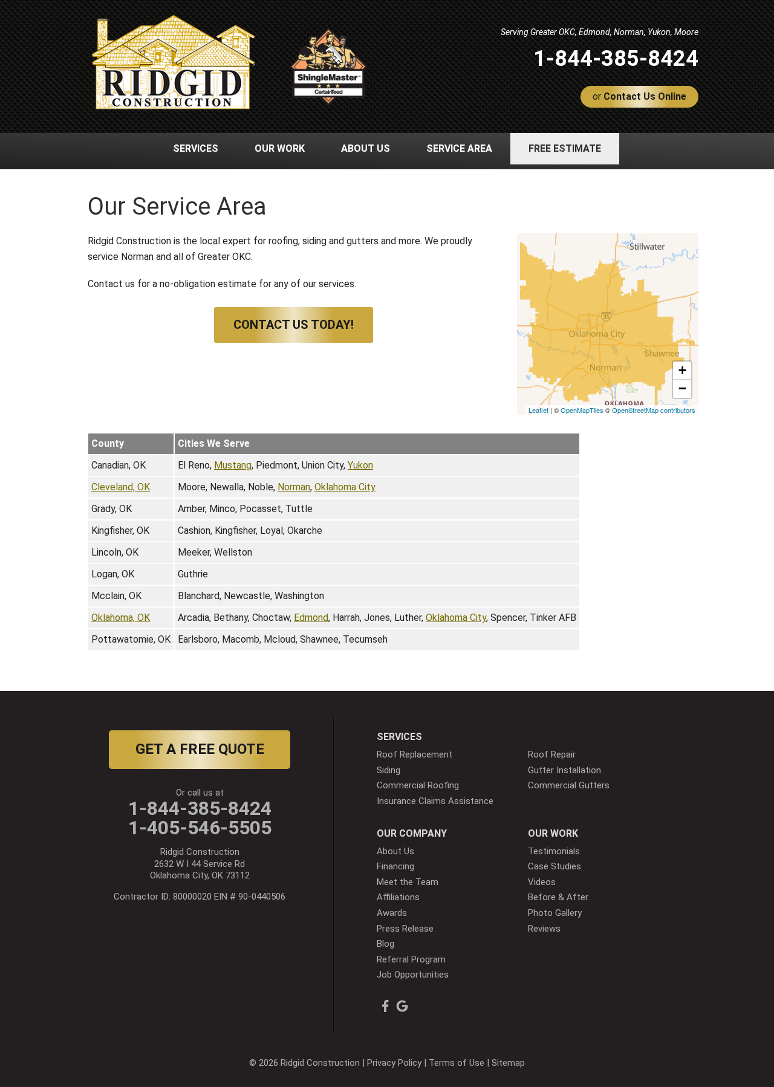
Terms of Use (456, 1062)
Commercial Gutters (569, 785)
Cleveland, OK (120, 487)
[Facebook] (385, 1006)
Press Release (405, 928)
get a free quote (199, 749)
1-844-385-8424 (615, 58)
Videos (542, 882)
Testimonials (554, 851)
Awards (392, 912)
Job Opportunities (413, 974)
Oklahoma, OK (120, 617)
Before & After (558, 897)
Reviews (544, 928)
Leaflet (538, 410)
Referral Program (411, 959)
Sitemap (508, 1062)
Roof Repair (552, 754)
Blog (385, 943)
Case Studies (554, 866)
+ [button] (682, 370)
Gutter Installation (564, 770)
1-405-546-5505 (200, 827)
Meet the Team (407, 882)
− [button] (682, 388)
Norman (294, 487)
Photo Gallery (555, 912)
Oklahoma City (345, 487)
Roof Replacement (414, 754)
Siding (388, 770)
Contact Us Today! (293, 324)
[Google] (402, 1006)
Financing (395, 866)
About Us (395, 851)
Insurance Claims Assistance (435, 801)
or (639, 96)
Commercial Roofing (418, 785)
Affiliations (398, 897)
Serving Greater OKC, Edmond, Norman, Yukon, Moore (599, 32)
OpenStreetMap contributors (653, 410)
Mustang (233, 465)
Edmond (311, 617)
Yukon (360, 465)
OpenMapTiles (582, 410)
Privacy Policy (394, 1062)
